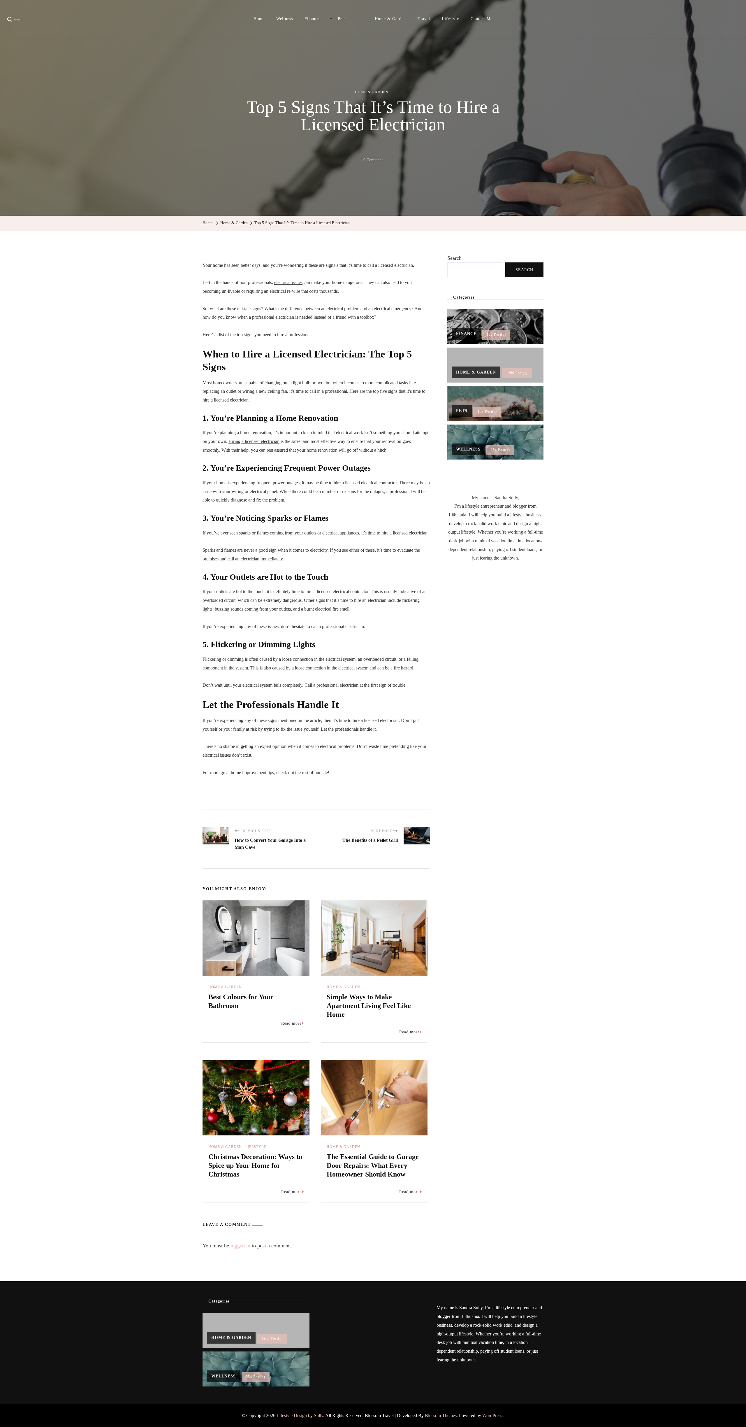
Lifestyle (450, 19)
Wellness (284, 19)
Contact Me (481, 19)
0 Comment (373, 160)
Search (454, 258)
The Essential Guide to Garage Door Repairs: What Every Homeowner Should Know (373, 1165)
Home (259, 19)
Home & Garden (390, 19)
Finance (312, 19)
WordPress (492, 1415)
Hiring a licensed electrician (253, 441)
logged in (240, 1246)
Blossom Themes (441, 1415)
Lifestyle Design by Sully (300, 1415)
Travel (424, 19)
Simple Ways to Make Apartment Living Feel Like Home (369, 1005)
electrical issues (288, 282)
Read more (291, 1023)
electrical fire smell (332, 608)
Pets (342, 19)
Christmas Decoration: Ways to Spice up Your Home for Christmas (255, 1165)
